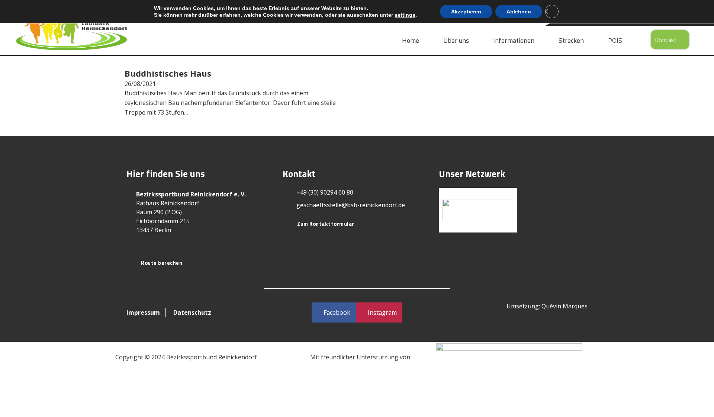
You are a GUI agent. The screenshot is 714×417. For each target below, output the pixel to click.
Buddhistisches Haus (168, 73)
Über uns (456, 40)
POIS (615, 40)
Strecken (571, 40)
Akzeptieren (466, 12)
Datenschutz (192, 312)
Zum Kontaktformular (325, 224)
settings (405, 15)
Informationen (513, 40)
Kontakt (666, 39)
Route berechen (161, 263)
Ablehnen (518, 12)
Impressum (143, 312)
